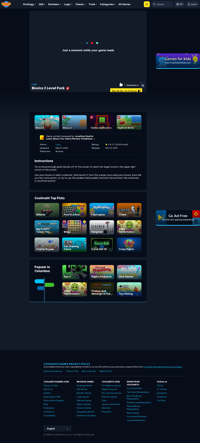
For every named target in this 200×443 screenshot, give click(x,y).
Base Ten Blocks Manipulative (134, 397)
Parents (47, 393)
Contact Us (49, 412)
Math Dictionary (109, 397)
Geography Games (85, 412)
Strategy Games (84, 385)
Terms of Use (72, 371)
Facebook (161, 397)
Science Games (84, 408)
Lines (104, 400)
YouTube (161, 400)
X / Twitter (162, 389)
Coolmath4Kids (134, 388)
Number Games (84, 393)
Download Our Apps (86, 415)
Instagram (162, 393)
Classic (79, 4)
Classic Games (83, 404)
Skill (41, 4)
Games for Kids (51, 385)
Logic (67, 4)
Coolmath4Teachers (136, 416)
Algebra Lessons (109, 389)
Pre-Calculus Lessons (112, 393)
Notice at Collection (53, 371)
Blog (46, 404)
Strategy (28, 4)
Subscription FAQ (52, 397)
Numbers (53, 4)
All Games (124, 4)
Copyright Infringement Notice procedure (162, 367)
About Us (48, 389)
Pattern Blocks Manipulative (133, 407)
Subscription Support (54, 400)
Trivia (92, 4)
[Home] (6, 4)
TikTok (160, 385)
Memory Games (84, 400)
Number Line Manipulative (139, 402)
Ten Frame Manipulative (138, 392)
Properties (106, 412)
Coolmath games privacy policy (67, 364)
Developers (49, 408)
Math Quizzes (133, 413)
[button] (147, 4)
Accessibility (49, 415)
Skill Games (82, 389)
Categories (107, 4)
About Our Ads (89, 371)
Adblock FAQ (105, 371)
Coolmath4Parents (136, 420)
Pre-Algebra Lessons (111, 385)
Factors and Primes (111, 404)
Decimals (106, 408)
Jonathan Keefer (84, 136)
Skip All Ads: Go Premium (124, 91)
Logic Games (83, 397)
